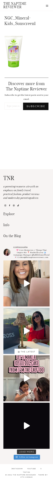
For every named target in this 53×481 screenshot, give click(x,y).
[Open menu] (47, 6)
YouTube (31, 468)
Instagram (17, 468)
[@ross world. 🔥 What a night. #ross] (26, 331)
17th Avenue (26, 477)
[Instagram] (5, 205)
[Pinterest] (14, 205)
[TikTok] (18, 205)
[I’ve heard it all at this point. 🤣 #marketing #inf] (26, 283)
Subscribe (35, 106)
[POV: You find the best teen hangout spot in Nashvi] (26, 426)
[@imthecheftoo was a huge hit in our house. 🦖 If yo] (26, 378)
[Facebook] (9, 205)
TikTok (26, 472)
